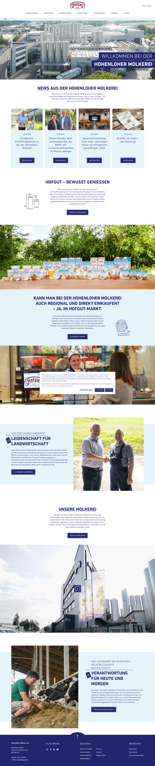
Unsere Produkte (31, 13)
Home (5, 19)
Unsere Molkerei (65, 13)
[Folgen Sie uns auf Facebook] (50, 749)
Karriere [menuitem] (99, 749)
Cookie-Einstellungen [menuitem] (136, 755)
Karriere (114, 13)
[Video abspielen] (77, 588)
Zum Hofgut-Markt (77, 337)
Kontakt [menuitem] (98, 752)
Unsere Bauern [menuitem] (85, 752)
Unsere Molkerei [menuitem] (85, 755)
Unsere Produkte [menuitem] (86, 749)
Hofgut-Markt (83, 13)
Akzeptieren (99, 390)
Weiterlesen (27, 160)
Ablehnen (109, 390)
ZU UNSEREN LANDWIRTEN (23, 472)
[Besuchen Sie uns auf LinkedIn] (54, 749)
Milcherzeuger (146, 6)
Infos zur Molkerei (77, 536)
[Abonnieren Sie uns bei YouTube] (57, 749)
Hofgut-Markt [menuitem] (100, 755)
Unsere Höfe (48, 13)
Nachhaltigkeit (99, 13)
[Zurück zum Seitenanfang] (77, 738)
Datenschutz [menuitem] (133, 752)
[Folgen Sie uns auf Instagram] (47, 749)
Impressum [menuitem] (133, 749)
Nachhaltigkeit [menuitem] (85, 759)
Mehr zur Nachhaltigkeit (104, 709)
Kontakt (127, 13)
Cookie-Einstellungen (86, 390)
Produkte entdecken (77, 212)
